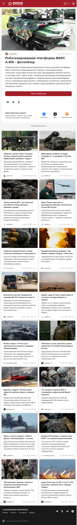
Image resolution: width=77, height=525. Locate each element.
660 (34, 363)
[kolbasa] (6, 54)
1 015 (34, 268)
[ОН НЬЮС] (4, 268)
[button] (7, 102)
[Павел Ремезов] (4, 224)
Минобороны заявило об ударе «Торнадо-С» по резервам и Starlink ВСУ (56, 156)
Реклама (5, 512)
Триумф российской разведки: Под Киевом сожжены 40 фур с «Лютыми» (57, 252)
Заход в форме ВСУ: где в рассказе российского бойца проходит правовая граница (18, 204)
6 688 (34, 175)
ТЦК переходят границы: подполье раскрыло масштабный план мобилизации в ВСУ (18, 484)
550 (72, 502)
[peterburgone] (4, 409)
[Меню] (4, 4)
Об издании (23, 512)
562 (34, 502)
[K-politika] (4, 317)
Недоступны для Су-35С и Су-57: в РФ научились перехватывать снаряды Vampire (57, 484)
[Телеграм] (57, 511)
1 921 (34, 224)
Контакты (13, 512)
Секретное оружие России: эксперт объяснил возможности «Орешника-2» (20, 252)
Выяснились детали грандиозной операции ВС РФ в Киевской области (19, 296)
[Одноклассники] (62, 511)
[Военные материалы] (15, 4)
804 (72, 268)
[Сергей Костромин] (42, 175)
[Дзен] (73, 511)
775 (34, 317)
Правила (32, 512)
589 (34, 455)
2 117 (71, 175)
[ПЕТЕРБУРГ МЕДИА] (4, 363)
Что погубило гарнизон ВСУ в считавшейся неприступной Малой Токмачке (55, 392)
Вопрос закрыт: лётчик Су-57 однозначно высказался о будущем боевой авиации (18, 346)
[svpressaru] (42, 268)
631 (72, 363)
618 (34, 409)
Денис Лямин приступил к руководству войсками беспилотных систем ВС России (56, 204)
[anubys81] (4, 175)
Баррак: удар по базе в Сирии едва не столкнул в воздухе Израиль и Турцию (57, 297)
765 (72, 317)
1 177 (71, 224)
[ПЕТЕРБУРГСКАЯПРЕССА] (42, 455)
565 (72, 455)
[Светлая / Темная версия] (66, 4)
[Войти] (73, 4)
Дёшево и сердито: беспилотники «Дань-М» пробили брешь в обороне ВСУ (19, 392)
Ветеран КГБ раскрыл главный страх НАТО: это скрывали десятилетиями (56, 437)
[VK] (67, 511)
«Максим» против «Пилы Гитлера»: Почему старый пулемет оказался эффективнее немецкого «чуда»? (18, 156)
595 (72, 409)
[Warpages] (42, 363)
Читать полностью (38, 93)
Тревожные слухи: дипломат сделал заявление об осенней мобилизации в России (57, 346)
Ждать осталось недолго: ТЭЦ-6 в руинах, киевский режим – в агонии (18, 437)
